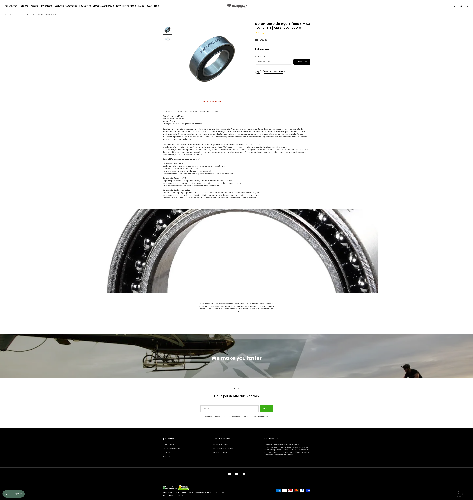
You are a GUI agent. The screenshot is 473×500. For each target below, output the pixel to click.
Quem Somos (169, 444)
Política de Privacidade (223, 448)
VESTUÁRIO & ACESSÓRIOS (66, 6)
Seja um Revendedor (171, 448)
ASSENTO (34, 6)
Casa (7, 15)
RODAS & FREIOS (12, 6)
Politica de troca (220, 444)
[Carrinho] (466, 6)
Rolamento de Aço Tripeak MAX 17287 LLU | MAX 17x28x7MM (34, 15)
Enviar (266, 409)
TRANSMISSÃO (47, 6)
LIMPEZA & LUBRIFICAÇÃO (103, 6)
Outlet (149, 6)
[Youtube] (236, 474)
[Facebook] (230, 474)
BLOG (156, 6)
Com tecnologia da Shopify (173, 495)
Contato (166, 452)
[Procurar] (461, 6)
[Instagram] (243, 474)
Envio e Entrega (220, 452)
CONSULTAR (302, 62)
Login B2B (166, 456)
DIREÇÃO (24, 6)
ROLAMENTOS (85, 6)
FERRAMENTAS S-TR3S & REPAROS (130, 6)
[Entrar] (455, 6)
